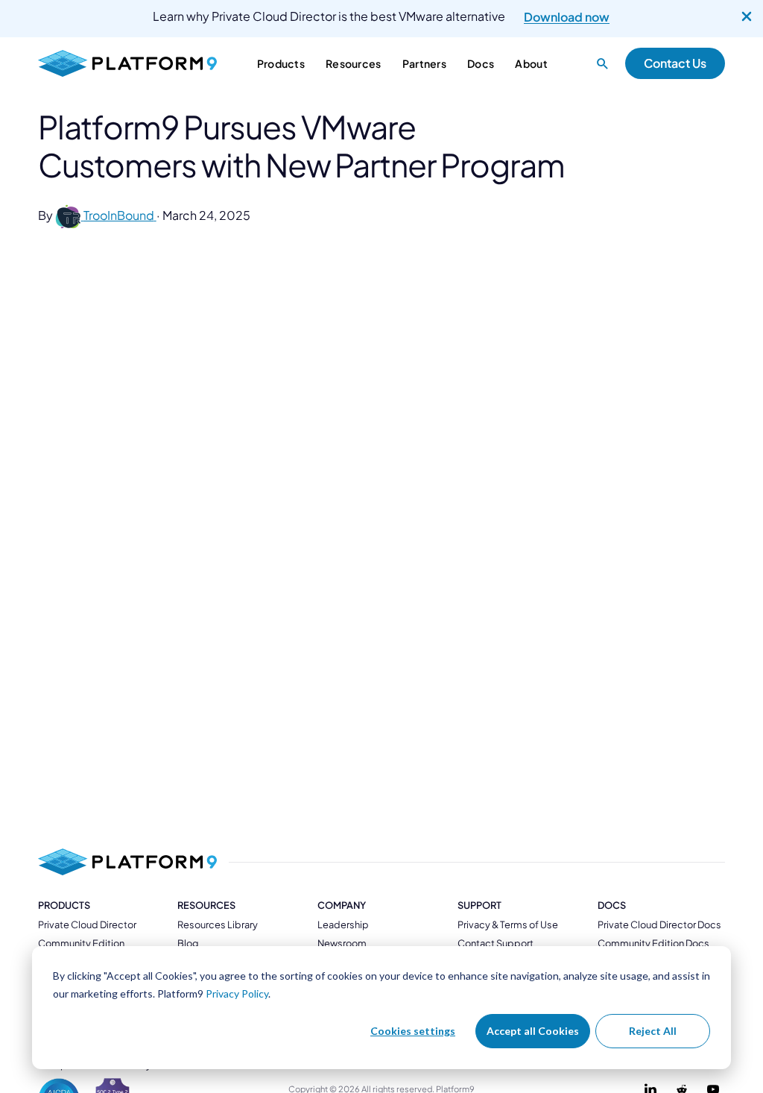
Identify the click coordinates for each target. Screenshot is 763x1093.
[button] (602, 63)
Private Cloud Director (87, 924)
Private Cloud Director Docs (659, 924)
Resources (206, 905)
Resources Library (217, 924)
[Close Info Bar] (746, 17)
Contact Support (496, 943)
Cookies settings (412, 1030)
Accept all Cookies (533, 1030)
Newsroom (342, 943)
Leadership (343, 924)
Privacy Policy (237, 993)
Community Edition (81, 943)
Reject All (653, 1030)
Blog (187, 943)
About (531, 63)
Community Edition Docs (653, 943)
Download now (567, 17)
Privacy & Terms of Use (508, 924)
